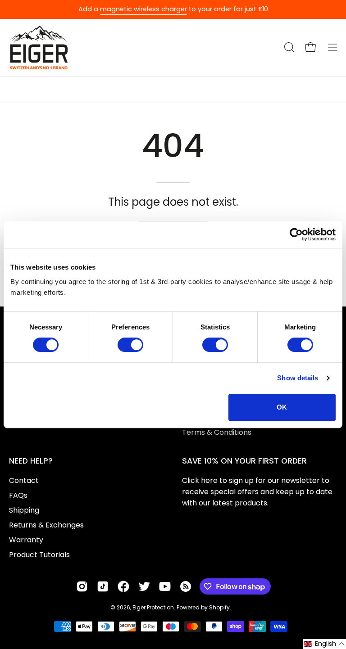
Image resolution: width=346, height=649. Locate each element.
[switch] (130, 345)
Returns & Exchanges (46, 525)
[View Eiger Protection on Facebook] (123, 586)
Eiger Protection (153, 607)
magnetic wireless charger (143, 9)
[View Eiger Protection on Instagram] (82, 586)
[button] (288, 47)
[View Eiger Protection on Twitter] (144, 586)
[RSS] (185, 586)
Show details (297, 378)
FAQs (18, 495)
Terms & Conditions (216, 432)
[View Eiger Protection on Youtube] (165, 586)
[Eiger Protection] (38, 47)
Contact (24, 480)
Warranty (26, 540)
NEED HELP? (31, 461)
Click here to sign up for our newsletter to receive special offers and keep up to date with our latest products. (257, 491)
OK (282, 407)
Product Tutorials (39, 555)
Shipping (24, 510)
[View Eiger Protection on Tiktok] (102, 586)
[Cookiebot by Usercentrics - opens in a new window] (296, 234)
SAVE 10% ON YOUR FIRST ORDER (244, 461)
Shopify (219, 607)
